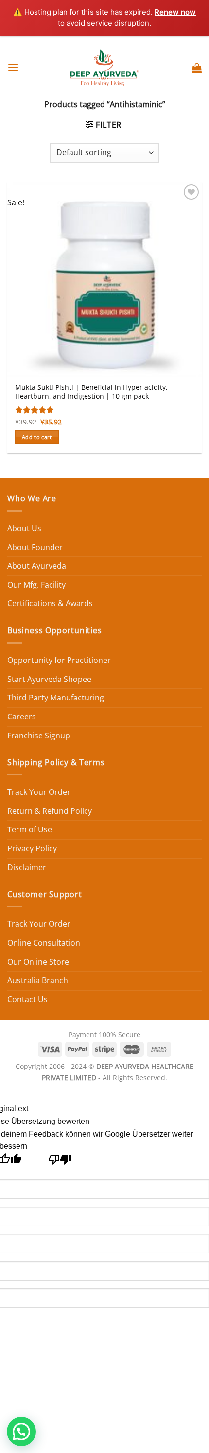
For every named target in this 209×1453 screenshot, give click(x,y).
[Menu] (13, 67)
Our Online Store (38, 961)
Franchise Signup (38, 735)
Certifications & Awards (50, 603)
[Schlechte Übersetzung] (60, 1162)
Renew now (175, 12)
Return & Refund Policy (49, 811)
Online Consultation (43, 943)
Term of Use (29, 829)
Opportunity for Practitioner (59, 660)
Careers (21, 716)
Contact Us (27, 999)
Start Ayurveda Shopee (49, 679)
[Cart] (197, 67)
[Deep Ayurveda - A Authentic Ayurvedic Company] (104, 67)
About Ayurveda (36, 565)
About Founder (35, 547)
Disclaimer (26, 867)
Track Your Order (38, 792)
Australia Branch (37, 980)
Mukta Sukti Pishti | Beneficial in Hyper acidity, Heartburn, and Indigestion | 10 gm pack (91, 391)
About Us (24, 528)
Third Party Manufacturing (55, 697)
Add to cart (37, 437)
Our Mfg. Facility (36, 584)
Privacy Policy (32, 848)
